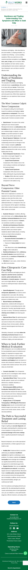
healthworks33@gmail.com (14, 518)
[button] (26, 2)
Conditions (4, 7)
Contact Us (14, 515)
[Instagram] (10, 528)
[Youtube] (18, 528)
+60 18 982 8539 (14, 517)
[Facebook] (14, 528)
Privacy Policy (14, 562)
